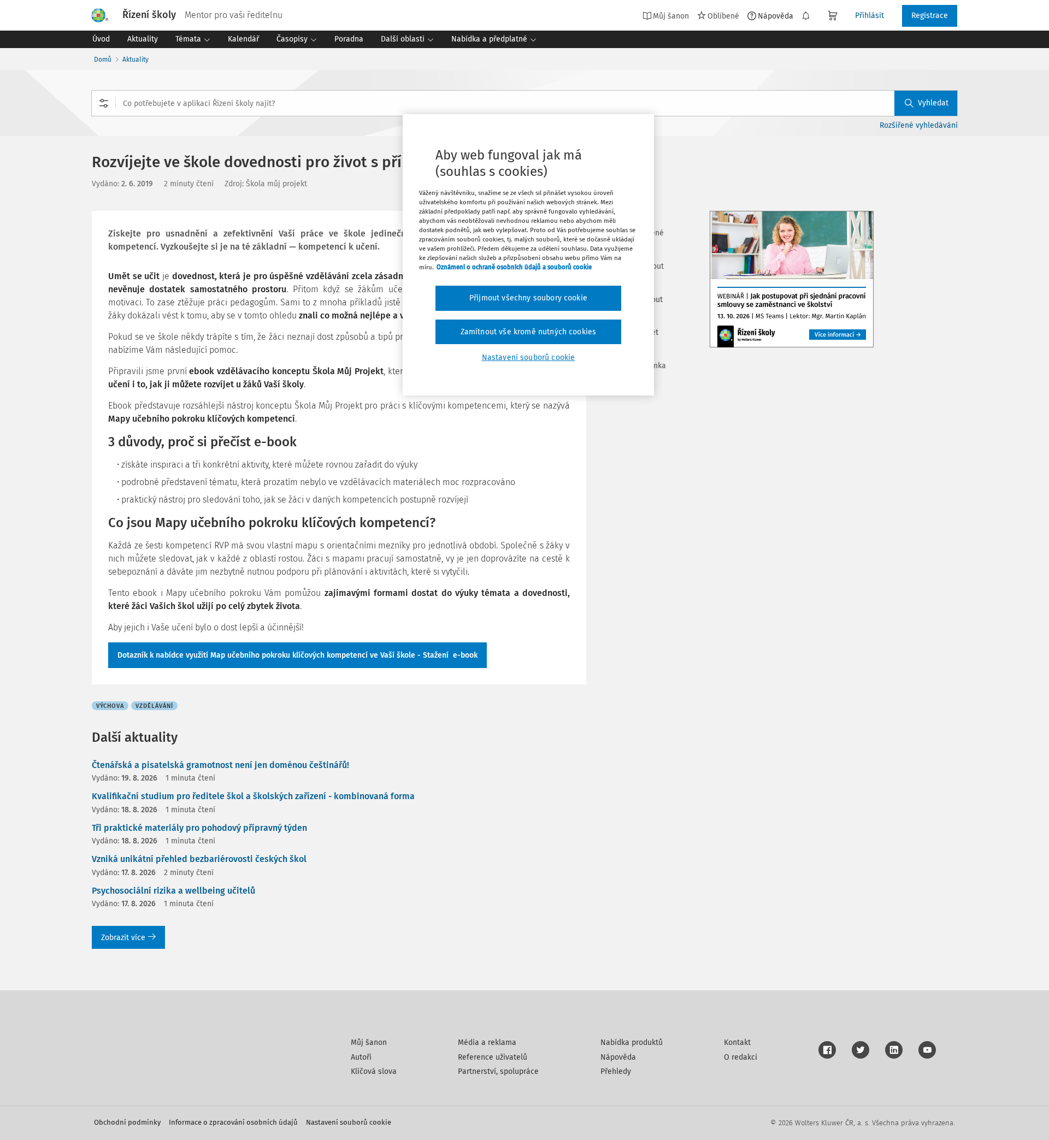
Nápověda (775, 15)
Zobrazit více (123, 937)
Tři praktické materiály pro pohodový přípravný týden (199, 828)
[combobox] (524, 103)
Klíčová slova (374, 1071)
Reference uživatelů (492, 1057)
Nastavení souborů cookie (348, 1122)
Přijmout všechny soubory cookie (528, 298)
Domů (102, 59)
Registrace (929, 15)
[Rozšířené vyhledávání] (104, 103)
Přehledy (615, 1071)
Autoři (361, 1057)
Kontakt (737, 1042)
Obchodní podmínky (127, 1122)
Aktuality (135, 59)
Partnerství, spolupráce (498, 1071)
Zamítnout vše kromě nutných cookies (529, 331)
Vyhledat (933, 103)
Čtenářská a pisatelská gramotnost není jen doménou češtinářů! (220, 765)
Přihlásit (869, 15)
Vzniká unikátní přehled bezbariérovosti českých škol (199, 859)
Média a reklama (487, 1042)
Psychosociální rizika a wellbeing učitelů (173, 890)
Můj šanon (369, 1042)
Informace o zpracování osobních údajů (233, 1122)
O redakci (740, 1057)
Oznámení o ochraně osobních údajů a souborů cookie (514, 267)
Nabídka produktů (631, 1042)
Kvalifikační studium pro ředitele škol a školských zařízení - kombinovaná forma (253, 796)
